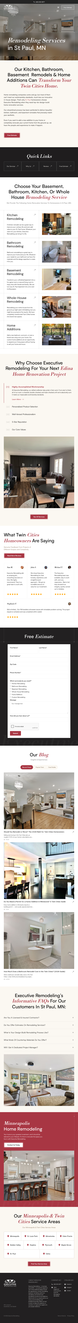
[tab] (26, 767)
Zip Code (13, 664)
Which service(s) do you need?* (21, 681)
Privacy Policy (70, 1315)
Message (13, 700)
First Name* (14, 648)
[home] (8, 7)
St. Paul (28, 100)
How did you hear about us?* (20, 716)
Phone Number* (15, 673)
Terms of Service (62, 1315)
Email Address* (15, 656)
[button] (58, 7)
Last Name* (43, 648)
